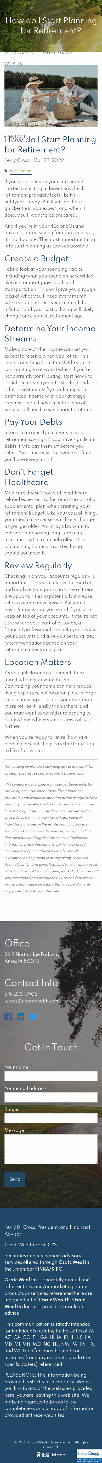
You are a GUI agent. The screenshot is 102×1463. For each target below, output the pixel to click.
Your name (39, 1067)
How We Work (21, 88)
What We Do (57, 52)
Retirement (21, 171)
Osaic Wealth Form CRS (30, 1245)
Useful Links (19, 125)
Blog (10, 113)
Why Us (13, 64)
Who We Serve (21, 76)
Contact (15, 137)
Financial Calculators (53, 113)
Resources (16, 100)
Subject (35, 1109)
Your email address (48, 1088)
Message (37, 1130)
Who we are (18, 52)
